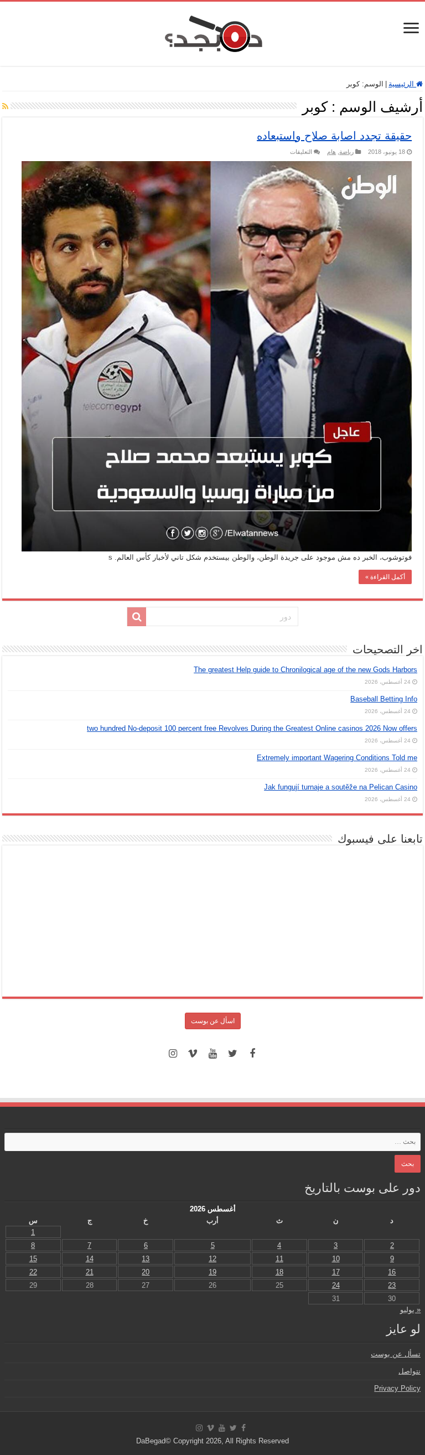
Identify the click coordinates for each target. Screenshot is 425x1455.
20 (145, 1272)
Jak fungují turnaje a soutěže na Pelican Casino (340, 787)
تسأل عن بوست (396, 1354)
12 (212, 1259)
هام (331, 151)
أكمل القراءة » (385, 577)
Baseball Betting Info (383, 699)
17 (336, 1272)
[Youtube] (212, 1053)
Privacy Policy (397, 1388)
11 (279, 1259)
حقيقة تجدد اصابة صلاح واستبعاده (334, 136)
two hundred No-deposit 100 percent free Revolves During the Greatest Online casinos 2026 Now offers (252, 728)
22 (33, 1272)
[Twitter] (232, 1053)
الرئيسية (402, 84)
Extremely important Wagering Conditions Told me (337, 758)
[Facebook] (252, 1053)
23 (392, 1285)
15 (33, 1259)
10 (336, 1259)
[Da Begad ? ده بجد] (212, 31)
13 (145, 1259)
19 (212, 1272)
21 (90, 1272)
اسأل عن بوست (213, 1021)
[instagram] (173, 1053)
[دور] (136, 616)
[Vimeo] (192, 1053)
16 (392, 1272)
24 (336, 1285)
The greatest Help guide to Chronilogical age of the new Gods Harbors (305, 669)
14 (90, 1259)
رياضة (346, 151)
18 (279, 1272)
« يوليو (410, 1310)
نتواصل (409, 1371)
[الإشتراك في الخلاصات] (5, 106)
